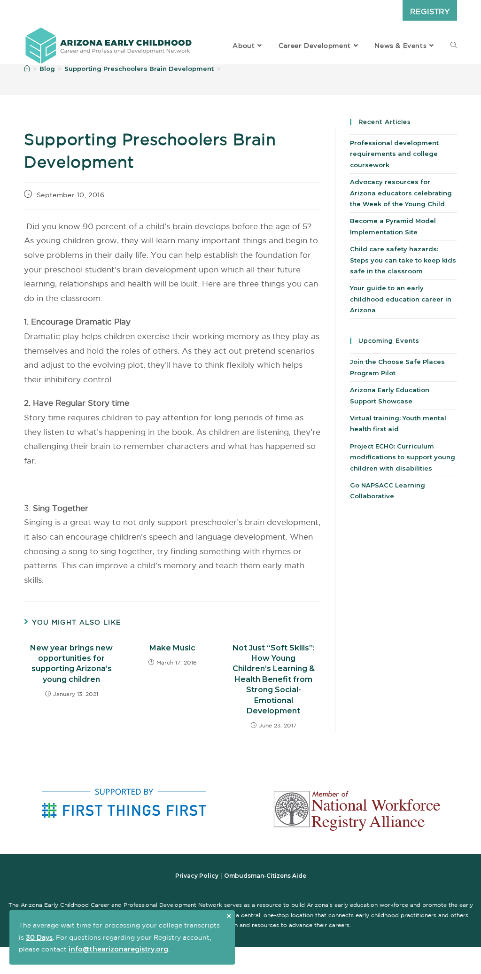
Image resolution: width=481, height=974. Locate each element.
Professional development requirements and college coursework (394, 154)
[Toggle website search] (453, 45)
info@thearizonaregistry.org (118, 949)
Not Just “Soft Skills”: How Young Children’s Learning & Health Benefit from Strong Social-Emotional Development (274, 679)
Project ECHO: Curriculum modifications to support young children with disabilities (402, 457)
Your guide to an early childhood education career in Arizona (400, 299)
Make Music (172, 647)
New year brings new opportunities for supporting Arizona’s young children (71, 663)
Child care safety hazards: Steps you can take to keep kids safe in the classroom (403, 260)
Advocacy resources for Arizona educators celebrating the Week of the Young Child (401, 193)
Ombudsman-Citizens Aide (265, 875)
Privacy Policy (196, 875)
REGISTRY (430, 11)
